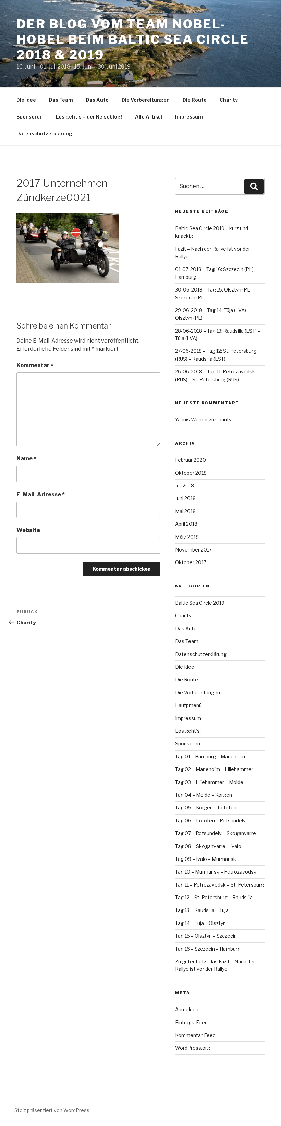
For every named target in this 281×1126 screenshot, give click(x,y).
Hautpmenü (188, 705)
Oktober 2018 (191, 473)
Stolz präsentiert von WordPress (51, 1110)
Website (28, 530)
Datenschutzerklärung (44, 133)
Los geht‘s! (188, 731)
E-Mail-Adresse (40, 494)
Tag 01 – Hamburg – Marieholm (210, 756)
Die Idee (26, 100)
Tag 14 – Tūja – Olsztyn (200, 923)
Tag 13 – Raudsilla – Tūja (202, 910)
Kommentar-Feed (195, 1035)
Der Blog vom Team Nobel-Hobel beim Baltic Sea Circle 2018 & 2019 (132, 39)
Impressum (189, 117)
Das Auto (97, 100)
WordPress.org (192, 1048)
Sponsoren (29, 117)
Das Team (61, 100)
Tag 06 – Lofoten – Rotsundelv (210, 821)
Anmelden (186, 1009)
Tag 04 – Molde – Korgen (203, 795)
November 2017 (193, 550)
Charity (229, 100)
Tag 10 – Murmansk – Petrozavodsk (215, 872)
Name (26, 458)
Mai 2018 (185, 511)
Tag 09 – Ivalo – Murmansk (205, 859)
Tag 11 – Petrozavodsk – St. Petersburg (219, 885)
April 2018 (186, 524)
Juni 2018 (185, 498)
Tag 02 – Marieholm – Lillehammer (214, 769)
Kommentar (34, 365)
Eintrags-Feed (191, 1022)
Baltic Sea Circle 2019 (199, 603)
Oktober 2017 (190, 562)
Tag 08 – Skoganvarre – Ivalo (208, 846)
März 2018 (187, 537)
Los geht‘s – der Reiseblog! (89, 117)
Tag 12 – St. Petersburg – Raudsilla (214, 897)
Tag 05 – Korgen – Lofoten (205, 808)
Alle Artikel (148, 117)
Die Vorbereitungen (146, 100)
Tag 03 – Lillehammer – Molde (209, 782)
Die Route (195, 100)
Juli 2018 (184, 485)
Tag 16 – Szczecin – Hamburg (208, 949)
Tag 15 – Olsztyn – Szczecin (206, 936)
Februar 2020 (190, 460)
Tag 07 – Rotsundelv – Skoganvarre (215, 833)
